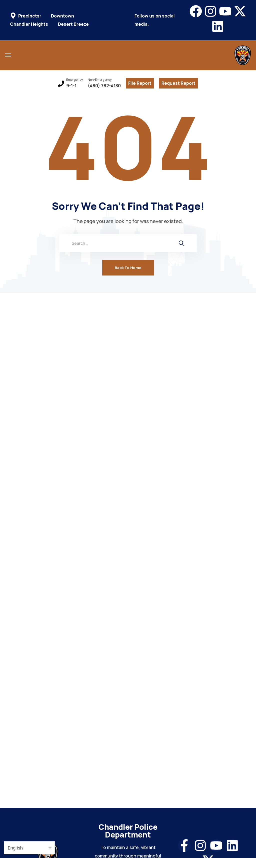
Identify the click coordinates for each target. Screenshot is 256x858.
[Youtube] (225, 11)
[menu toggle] (8, 55)
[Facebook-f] (184, 845)
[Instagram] (210, 11)
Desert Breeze (73, 24)
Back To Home (128, 267)
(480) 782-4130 (104, 85)
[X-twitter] (240, 11)
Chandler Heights (29, 24)
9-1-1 (71, 85)
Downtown (62, 16)
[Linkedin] (218, 26)
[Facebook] (196, 11)
